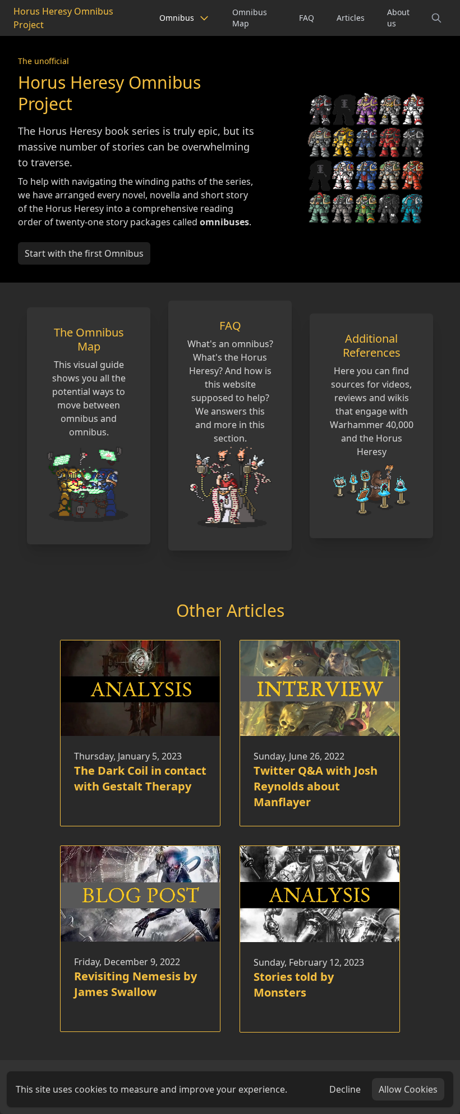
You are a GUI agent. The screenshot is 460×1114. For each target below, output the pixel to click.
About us (398, 18)
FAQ (306, 17)
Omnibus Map (249, 18)
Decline (345, 1089)
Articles (351, 17)
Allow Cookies (408, 1089)
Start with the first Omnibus (84, 253)
